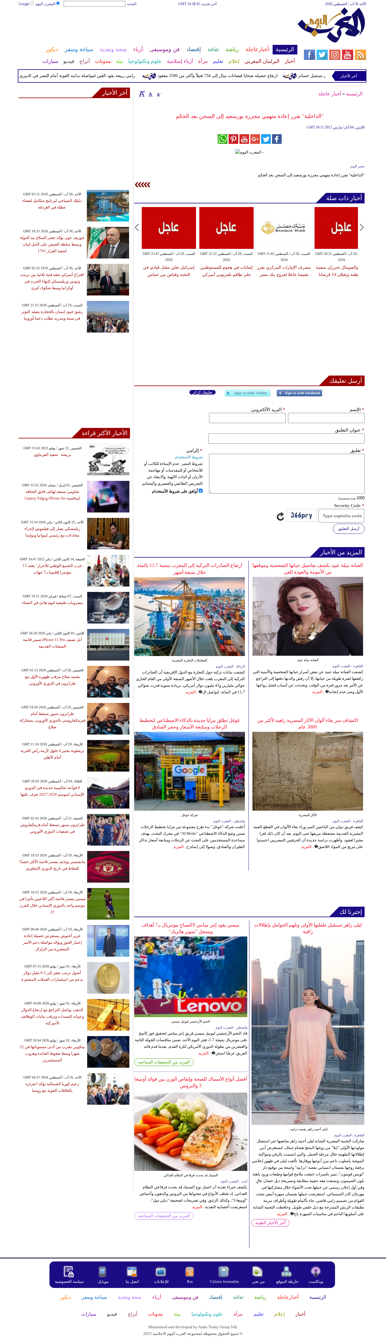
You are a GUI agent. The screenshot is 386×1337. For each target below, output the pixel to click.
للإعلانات (161, 1281)
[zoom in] (142, 94)
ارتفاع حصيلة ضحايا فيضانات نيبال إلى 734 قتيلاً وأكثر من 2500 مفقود (238, 75)
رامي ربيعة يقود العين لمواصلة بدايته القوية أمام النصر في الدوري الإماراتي (90, 75)
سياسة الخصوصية (69, 1281)
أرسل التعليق (348, 528)
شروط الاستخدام (189, 457)
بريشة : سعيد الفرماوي (52, 454)
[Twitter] (248, 395)
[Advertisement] (157, 26)
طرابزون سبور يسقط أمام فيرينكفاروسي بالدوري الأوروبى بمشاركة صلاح (52, 720)
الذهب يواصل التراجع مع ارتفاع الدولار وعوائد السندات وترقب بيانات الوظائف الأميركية (52, 1016)
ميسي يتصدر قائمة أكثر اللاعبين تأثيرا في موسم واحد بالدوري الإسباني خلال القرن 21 (52, 905)
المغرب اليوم (45, 4)
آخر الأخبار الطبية (270, 1223)
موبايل (103, 1281)
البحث (131, 4)
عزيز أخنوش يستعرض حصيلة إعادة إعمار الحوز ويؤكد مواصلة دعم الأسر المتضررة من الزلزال (52, 942)
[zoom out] (158, 94)
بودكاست (316, 1281)
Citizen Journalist (224, 1281)
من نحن (258, 1281)
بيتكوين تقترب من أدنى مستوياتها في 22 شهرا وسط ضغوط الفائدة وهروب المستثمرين (52, 1053)
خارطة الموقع (287, 1281)
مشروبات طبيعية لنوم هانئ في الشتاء (52, 602)
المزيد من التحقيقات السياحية (164, 1062)
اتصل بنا (132, 1281)
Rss (190, 1281)
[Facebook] (299, 395)
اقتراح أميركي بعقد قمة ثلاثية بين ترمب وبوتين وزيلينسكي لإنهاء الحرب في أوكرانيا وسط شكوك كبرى (52, 281)
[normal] (150, 94)
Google (24, 4)
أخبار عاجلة (329, 93)
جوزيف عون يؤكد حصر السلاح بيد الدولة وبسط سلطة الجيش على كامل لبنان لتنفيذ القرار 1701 (52, 244)
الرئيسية (354, 93)
